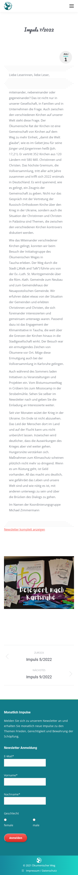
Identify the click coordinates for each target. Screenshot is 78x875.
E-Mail (9, 756)
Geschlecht (11, 813)
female (8, 825)
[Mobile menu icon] (71, 6)
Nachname (12, 794)
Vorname (11, 775)
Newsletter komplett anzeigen (24, 529)
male (36, 825)
